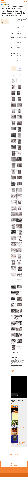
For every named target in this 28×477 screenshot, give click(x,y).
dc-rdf (12, 369)
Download (19, 397)
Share (21, 397)
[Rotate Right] (14, 378)
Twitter (16, 374)
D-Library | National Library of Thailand (6, 1)
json (12, 371)
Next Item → (16, 454)
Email (19, 374)
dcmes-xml (13, 370)
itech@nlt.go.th (14, 465)
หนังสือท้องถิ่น (12, 354)
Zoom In (15, 397)
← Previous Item (12, 454)
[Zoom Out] (13, 378)
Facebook (12, 374)
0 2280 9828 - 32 (14, 463)
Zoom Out (16, 397)
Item (2, 4)
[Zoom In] (11, 378)
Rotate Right (18, 397)
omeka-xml (13, 372)
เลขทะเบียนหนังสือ (7, 4)
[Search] (24, 1)
